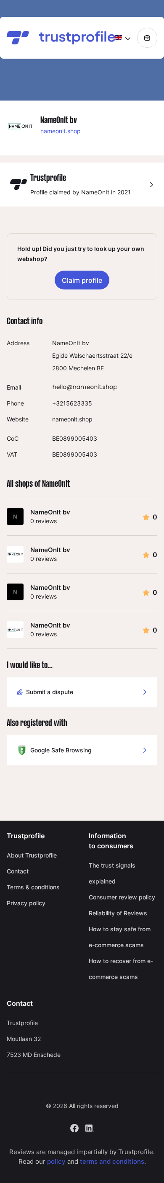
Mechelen (82, 368)
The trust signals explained (112, 873)
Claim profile (82, 280)
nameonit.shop (60, 130)
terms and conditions (112, 1161)
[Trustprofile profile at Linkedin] (89, 1127)
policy (56, 1161)
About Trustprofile (32, 855)
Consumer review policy (122, 897)
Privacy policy (26, 903)
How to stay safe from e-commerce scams (120, 936)
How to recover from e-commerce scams (121, 968)
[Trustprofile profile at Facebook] (74, 1127)
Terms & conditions (33, 887)
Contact (18, 871)
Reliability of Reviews (118, 913)
